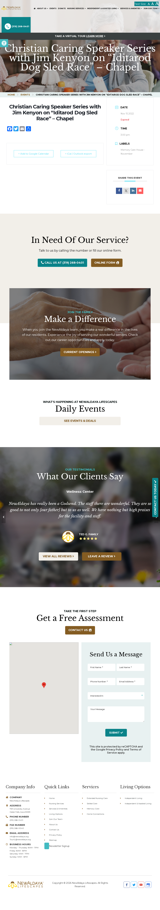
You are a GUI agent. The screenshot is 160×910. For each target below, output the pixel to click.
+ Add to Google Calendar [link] (33, 153)
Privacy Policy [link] (114, 749)
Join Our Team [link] (55, 819)
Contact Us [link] (78, 630)
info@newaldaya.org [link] (19, 836)
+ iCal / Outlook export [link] (78, 153)
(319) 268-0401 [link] (20, 26)
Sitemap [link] (53, 840)
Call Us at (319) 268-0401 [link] (64, 262)
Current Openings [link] (79, 352)
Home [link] (11, 94)
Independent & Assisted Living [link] (138, 803)
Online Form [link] (105, 262)
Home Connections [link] (95, 814)
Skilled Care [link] (92, 803)
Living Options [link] (55, 814)
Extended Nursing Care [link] (97, 798)
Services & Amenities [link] (58, 808)
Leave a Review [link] (101, 556)
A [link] (149, 4)
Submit (114, 732)
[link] (4, 43)
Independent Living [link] (133, 798)
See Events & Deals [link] (80, 421)
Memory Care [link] (93, 808)
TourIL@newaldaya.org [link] (20, 839)
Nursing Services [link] (56, 803)
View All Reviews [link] (57, 556)
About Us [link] (53, 824)
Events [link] (25, 94)
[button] (44, 685)
